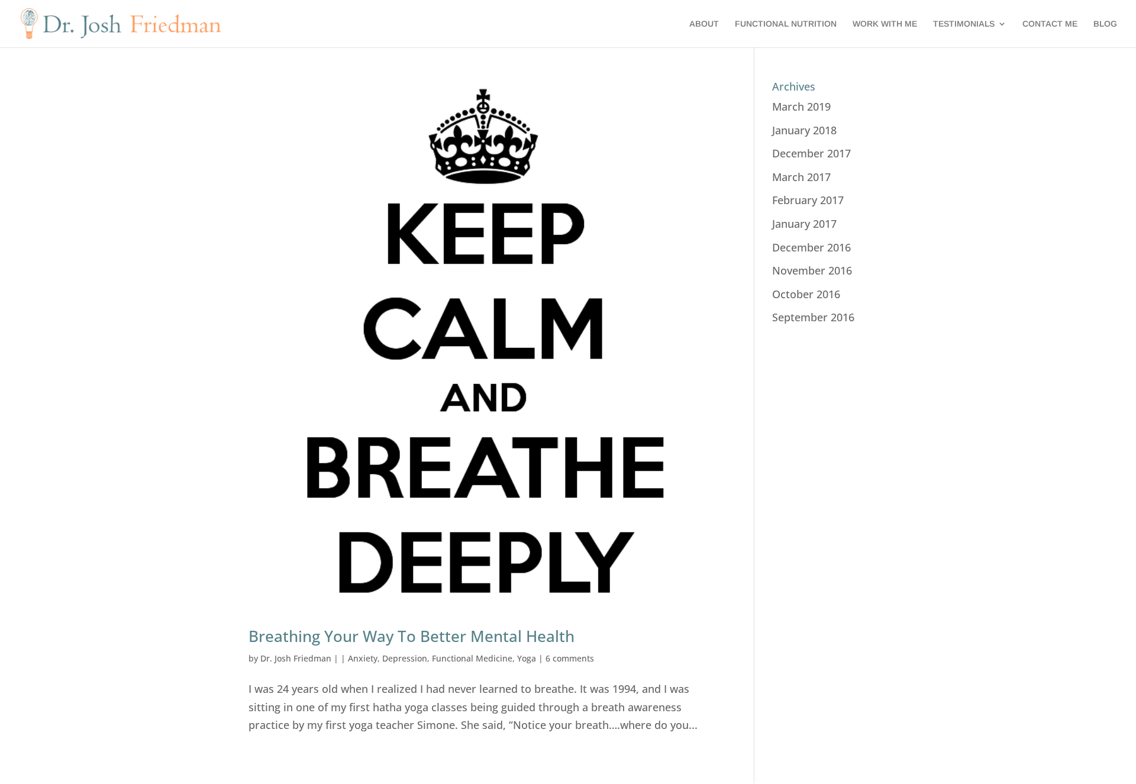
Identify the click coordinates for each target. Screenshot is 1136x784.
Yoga (526, 658)
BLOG (1105, 24)
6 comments (570, 658)
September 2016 (813, 317)
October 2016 (806, 294)
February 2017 (808, 200)
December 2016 (811, 247)
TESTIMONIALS (964, 24)
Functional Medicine (472, 658)
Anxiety (362, 658)
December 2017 (811, 153)
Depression (404, 658)
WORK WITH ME (885, 24)
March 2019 (801, 106)
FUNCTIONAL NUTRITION (786, 24)
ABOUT (704, 24)
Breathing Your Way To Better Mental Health (411, 636)
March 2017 (801, 177)
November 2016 (812, 270)
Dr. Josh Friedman (295, 658)
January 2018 (804, 130)
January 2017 (804, 224)
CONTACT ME (1049, 24)
